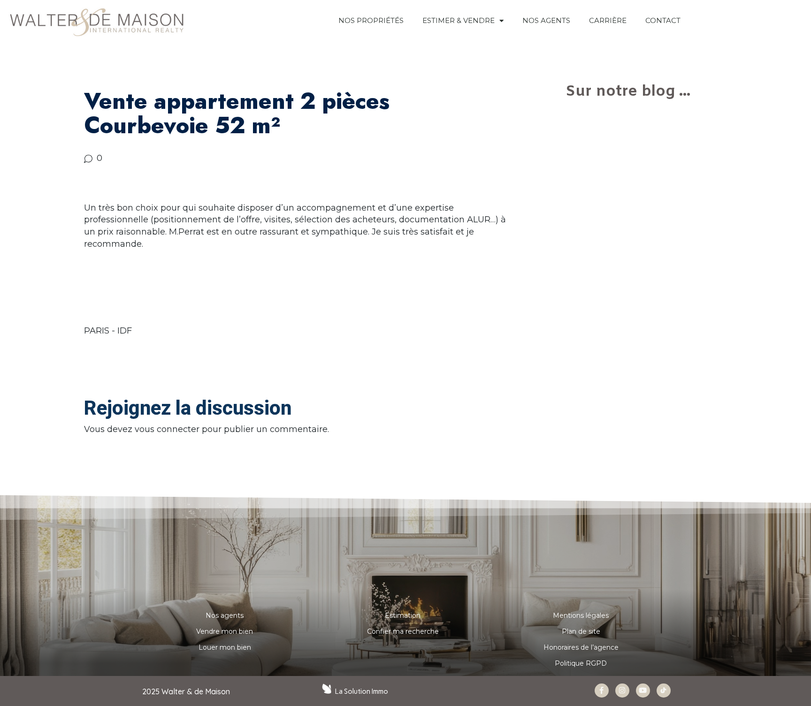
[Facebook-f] (602, 690)
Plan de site (581, 631)
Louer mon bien (225, 647)
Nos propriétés (371, 20)
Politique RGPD (581, 663)
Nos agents (225, 615)
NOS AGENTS (546, 20)
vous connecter (167, 429)
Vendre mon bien (224, 631)
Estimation (403, 615)
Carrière (608, 20)
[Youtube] (643, 690)
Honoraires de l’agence (581, 647)
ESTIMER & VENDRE (458, 20)
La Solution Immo (361, 691)
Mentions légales (581, 615)
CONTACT (663, 20)
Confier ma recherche (403, 631)
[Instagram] (622, 690)
